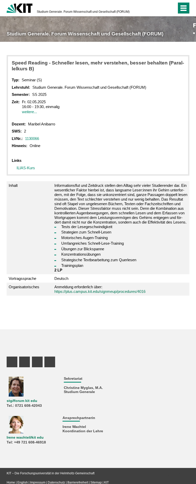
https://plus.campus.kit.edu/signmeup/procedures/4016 (99, 291)
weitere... (29, 112)
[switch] (172, 8)
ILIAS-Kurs (26, 168)
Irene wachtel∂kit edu (25, 437)
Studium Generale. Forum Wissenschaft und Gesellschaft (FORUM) (83, 12)
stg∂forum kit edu (22, 401)
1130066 (32, 138)
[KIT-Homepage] (19, 7)
